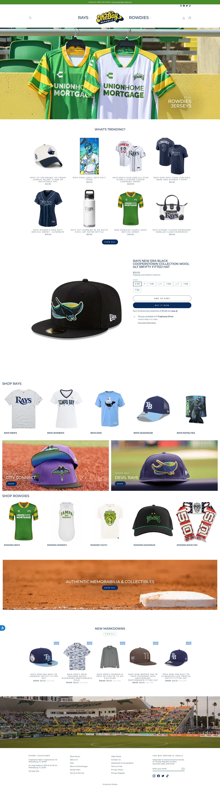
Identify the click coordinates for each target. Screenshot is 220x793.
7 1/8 (151, 284)
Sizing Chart (75, 770)
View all (110, 242)
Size (135, 280)
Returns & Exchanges (79, 766)
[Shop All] (110, 585)
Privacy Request (118, 773)
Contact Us (116, 760)
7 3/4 (137, 290)
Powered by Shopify (110, 784)
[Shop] (55, 465)
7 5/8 (186, 284)
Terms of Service (77, 773)
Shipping (136, 275)
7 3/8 (168, 284)
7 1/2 (177, 284)
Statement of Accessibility (122, 763)
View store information (147, 323)
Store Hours (75, 756)
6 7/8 (137, 284)
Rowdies (139, 17)
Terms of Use (116, 766)
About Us (74, 760)
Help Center (116, 756)
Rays (83, 17)
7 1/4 (160, 284)
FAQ (72, 763)
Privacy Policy (117, 770)
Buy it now (162, 305)
